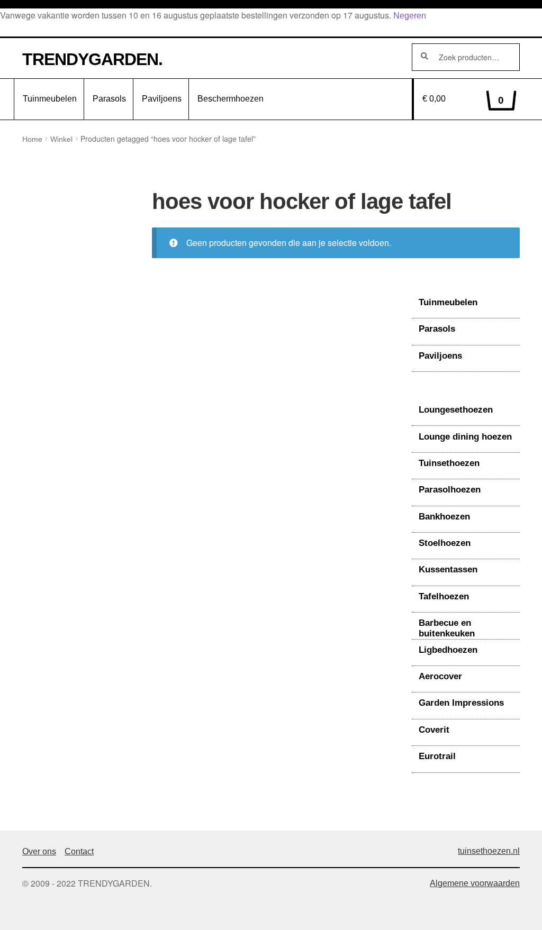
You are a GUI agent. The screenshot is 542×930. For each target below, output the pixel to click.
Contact (79, 851)
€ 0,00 (463, 100)
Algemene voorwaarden (475, 883)
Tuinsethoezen (449, 463)
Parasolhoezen (450, 490)
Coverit (434, 730)
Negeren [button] (409, 15)
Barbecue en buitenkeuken (447, 628)
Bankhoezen (444, 517)
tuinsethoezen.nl (489, 850)
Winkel (61, 139)
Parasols (109, 98)
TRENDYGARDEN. (92, 59)
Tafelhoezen (444, 596)
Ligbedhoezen (448, 650)
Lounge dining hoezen (465, 437)
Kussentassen (448, 569)
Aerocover (440, 676)
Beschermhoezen (230, 98)
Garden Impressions (461, 703)
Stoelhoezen (445, 543)
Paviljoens (162, 98)
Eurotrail (437, 756)
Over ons (39, 851)
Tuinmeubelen (50, 98)
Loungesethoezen (456, 410)
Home (32, 139)
